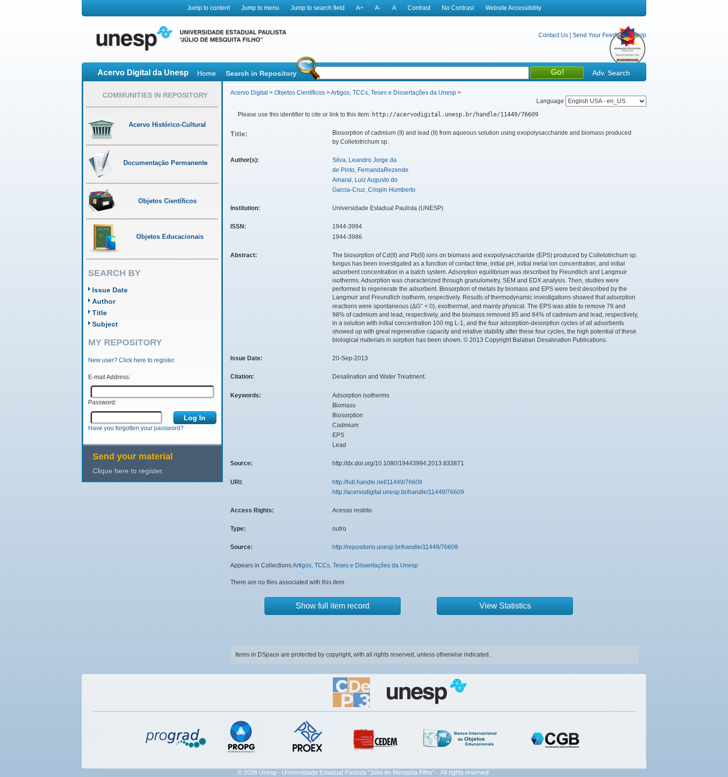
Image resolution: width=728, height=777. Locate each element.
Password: (102, 402)
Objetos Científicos (299, 92)
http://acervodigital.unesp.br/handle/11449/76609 (398, 492)
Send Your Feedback (600, 35)
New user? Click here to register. (131, 360)
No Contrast (458, 7)
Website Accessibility (513, 7)
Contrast (419, 7)
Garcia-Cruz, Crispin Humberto (374, 189)
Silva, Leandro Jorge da (364, 160)
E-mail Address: (109, 377)
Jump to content (208, 7)
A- (378, 7)
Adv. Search (611, 73)
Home (206, 73)
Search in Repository (261, 73)
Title (99, 313)
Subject (105, 324)
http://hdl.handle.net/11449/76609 (377, 482)
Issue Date (110, 290)
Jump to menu (260, 7)
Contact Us (553, 35)
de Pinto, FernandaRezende (370, 169)
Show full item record (332, 606)
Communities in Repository (155, 95)
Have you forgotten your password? (136, 428)
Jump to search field (318, 7)
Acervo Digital (249, 92)
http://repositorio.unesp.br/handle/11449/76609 (395, 547)
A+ (360, 7)
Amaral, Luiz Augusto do (365, 179)
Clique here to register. (128, 471)
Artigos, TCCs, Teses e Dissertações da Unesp (393, 92)
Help (639, 35)
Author (103, 301)
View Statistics (505, 606)
